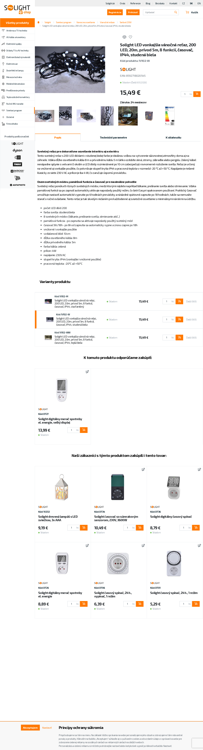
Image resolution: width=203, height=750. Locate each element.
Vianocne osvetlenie (85, 22)
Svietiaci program (14, 110)
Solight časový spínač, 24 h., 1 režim (173, 593)
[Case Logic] (17, 157)
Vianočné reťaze (107, 22)
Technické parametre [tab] (113, 137)
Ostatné (10, 117)
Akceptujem (30, 727)
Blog (148, 3)
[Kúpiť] (197, 94)
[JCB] (17, 177)
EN (199, 3)
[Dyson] (17, 150)
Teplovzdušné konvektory (17, 97)
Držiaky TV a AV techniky (17, 50)
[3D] (86, 372)
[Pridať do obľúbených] (130, 37)
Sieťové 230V (125, 22)
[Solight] (17, 143)
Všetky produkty (17, 22)
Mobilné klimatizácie (15, 83)
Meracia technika (14, 77)
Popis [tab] (57, 137)
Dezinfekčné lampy (14, 70)
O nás (122, 3)
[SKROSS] (17, 170)
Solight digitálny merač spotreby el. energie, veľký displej (60, 420)
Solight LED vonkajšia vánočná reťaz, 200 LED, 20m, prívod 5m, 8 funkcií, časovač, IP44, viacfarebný (75, 303)
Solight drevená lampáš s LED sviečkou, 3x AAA (58, 518)
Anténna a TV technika (16, 30)
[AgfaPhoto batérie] (17, 184)
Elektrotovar (12, 63)
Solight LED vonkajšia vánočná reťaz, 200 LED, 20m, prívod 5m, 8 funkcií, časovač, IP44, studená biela (76, 321)
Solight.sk (110, 3)
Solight (48, 22)
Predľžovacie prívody (15, 90)
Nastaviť (47, 727)
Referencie (135, 3)
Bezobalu (159, 3)
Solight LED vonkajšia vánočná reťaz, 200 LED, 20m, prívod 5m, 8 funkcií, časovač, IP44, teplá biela (75, 339)
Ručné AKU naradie (14, 103)
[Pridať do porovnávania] (124, 37)
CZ (183, 3)
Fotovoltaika (12, 123)
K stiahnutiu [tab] (173, 137)
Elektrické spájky (13, 43)
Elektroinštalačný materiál (18, 57)
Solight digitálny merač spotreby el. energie (60, 594)
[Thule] (17, 164)
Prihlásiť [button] (133, 12)
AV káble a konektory (15, 37)
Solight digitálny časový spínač (171, 516)
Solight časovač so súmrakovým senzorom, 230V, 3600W (116, 518)
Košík (194, 12)
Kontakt (173, 3)
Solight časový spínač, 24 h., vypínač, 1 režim (113, 594)
